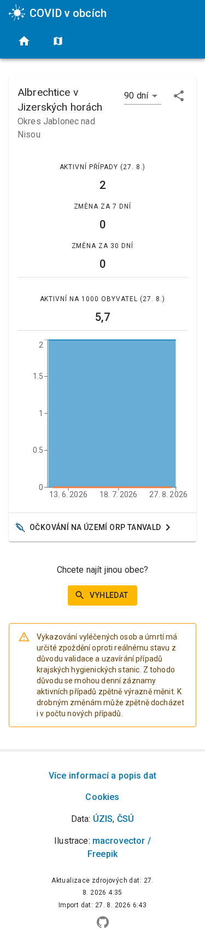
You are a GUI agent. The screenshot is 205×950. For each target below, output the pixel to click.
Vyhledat (109, 595)
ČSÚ (125, 819)
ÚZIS (103, 819)
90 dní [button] (136, 95)
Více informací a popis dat (102, 775)
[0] (24, 41)
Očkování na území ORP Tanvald (95, 527)
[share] (179, 96)
